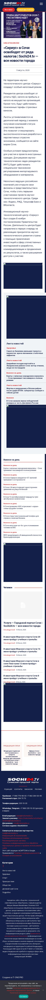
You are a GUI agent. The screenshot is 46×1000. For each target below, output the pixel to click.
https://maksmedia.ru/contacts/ (30, 818)
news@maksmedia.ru (24, 816)
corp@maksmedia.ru (21, 823)
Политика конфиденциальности (26, 853)
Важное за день (13, 373)
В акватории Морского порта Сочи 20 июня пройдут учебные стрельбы (22, 638)
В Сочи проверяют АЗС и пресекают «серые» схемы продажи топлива (21, 507)
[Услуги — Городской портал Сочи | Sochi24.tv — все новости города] (23, 605)
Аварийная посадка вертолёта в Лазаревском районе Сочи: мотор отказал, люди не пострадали (25, 365)
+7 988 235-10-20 (27, 808)
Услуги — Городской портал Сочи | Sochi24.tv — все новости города (23, 624)
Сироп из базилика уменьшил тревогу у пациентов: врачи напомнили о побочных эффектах (24, 353)
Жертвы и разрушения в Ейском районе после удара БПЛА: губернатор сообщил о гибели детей (25, 390)
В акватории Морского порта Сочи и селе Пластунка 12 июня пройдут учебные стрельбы (21, 663)
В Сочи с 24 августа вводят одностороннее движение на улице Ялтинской (20, 488)
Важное (10, 398)
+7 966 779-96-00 (19, 796)
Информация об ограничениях (14, 836)
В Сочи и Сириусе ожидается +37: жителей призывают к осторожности (20, 479)
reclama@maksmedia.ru (11, 821)
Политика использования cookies (15, 838)
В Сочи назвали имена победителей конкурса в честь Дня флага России (22, 402)
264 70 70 (22, 798)
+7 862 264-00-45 (34, 796)
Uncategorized (11, 43)
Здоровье (11, 348)
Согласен (23, 996)
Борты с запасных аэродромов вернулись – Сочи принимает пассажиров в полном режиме (25, 378)
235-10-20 (23, 803)
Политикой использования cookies (23, 993)
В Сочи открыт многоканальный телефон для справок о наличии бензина (21, 517)
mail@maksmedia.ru (10, 833)
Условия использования (12, 855)
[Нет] (43, 990)
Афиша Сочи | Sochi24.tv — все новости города (34, 753)
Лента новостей (14, 360)
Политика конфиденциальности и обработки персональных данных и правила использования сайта (22, 845)
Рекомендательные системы (14, 841)
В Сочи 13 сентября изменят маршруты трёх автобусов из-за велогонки (21, 498)
